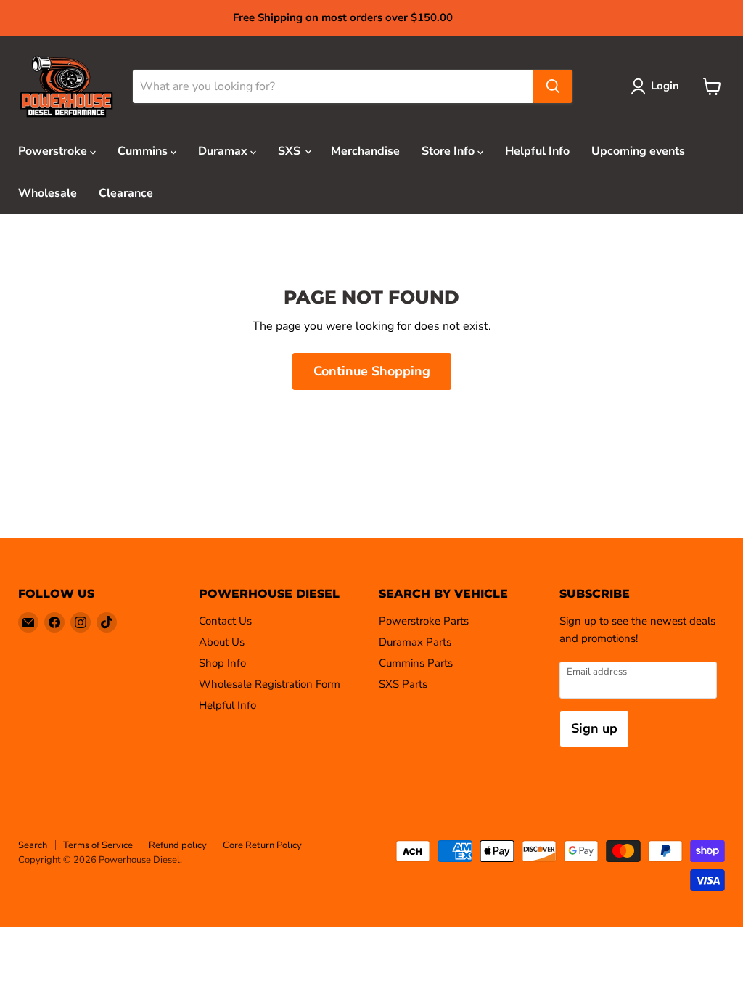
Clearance (126, 193)
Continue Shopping (371, 371)
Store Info (449, 151)
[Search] (552, 86)
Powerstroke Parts (424, 621)
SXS (290, 151)
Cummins (144, 151)
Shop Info (222, 663)
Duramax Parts (415, 642)
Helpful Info (537, 151)
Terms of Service (98, 845)
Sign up (594, 728)
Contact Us (225, 621)
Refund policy (178, 845)
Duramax (224, 151)
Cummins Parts (416, 663)
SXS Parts (403, 684)
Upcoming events (638, 151)
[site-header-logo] (66, 87)
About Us (222, 642)
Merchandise (365, 151)
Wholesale (47, 193)
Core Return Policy (262, 845)
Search (32, 845)
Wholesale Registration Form (269, 684)
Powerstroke (54, 151)
